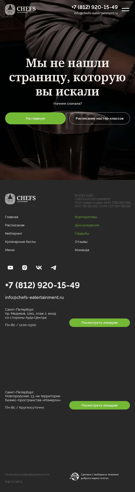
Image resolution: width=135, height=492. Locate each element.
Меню (10, 250)
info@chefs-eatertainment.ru (96, 13)
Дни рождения (87, 225)
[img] (20, 9)
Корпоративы (86, 217)
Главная (11, 217)
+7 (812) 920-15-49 (95, 7)
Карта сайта (13, 481)
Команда (82, 250)
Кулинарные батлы (20, 242)
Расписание (15, 225)
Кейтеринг (13, 233)
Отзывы (81, 242)
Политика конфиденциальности (27, 474)
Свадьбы (82, 233)
